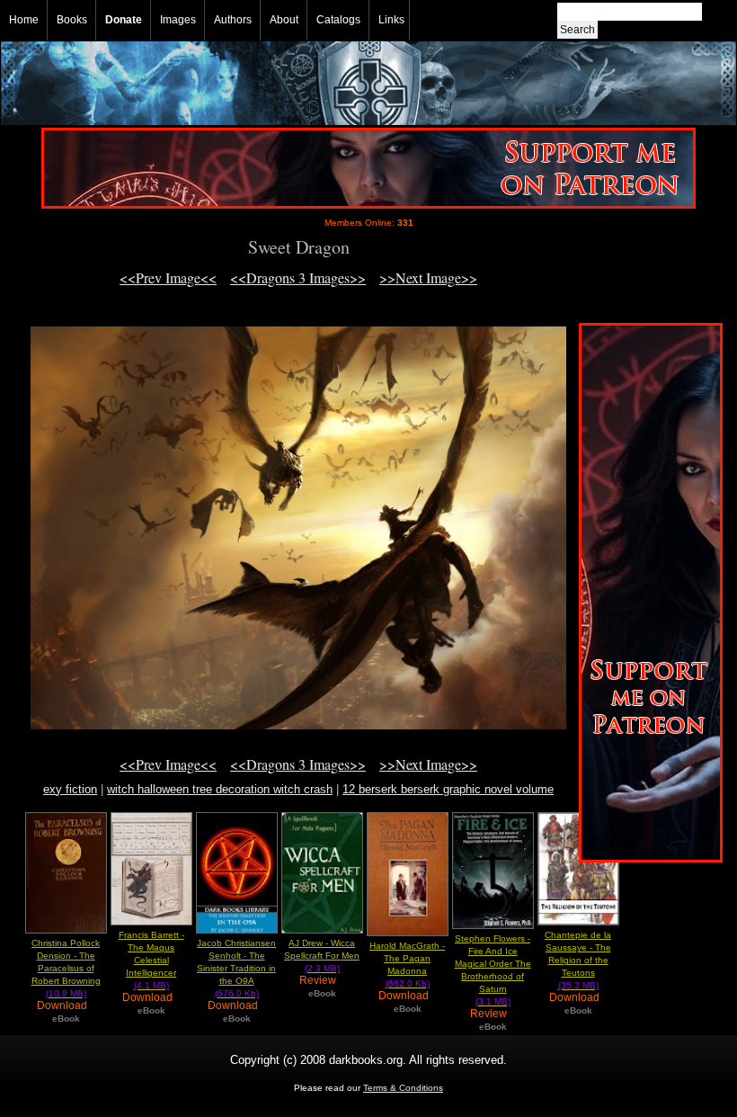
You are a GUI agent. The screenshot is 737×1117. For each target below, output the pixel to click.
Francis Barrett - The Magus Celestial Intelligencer (151, 960)
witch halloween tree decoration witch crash (220, 789)
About (284, 19)
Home (24, 19)
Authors (233, 19)
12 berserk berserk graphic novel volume (448, 789)
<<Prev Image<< (168, 277)
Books (72, 19)
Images (178, 19)
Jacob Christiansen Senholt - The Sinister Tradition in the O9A (236, 968)
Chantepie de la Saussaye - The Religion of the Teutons (578, 960)
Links (391, 19)
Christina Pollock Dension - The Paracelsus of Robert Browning (66, 968)
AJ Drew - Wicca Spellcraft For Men (322, 955)
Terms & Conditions (403, 1088)
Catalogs (338, 19)
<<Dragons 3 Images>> (298, 277)
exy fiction (70, 789)
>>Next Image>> (428, 277)
